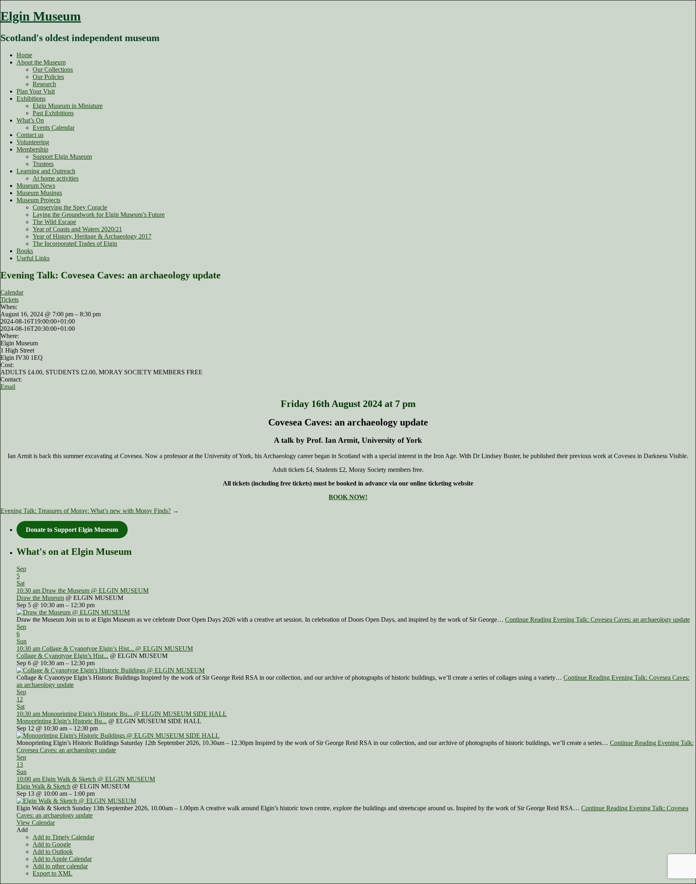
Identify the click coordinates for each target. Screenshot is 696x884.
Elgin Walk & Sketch (43, 786)
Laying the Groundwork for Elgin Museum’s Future (99, 214)
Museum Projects (38, 200)
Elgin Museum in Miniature (68, 105)
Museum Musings (39, 192)
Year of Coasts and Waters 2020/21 (77, 229)
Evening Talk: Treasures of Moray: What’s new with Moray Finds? (85, 510)
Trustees (43, 163)
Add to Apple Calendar (62, 858)
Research (44, 84)
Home (24, 55)
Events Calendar (54, 127)
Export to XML (52, 873)
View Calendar (36, 822)
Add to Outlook (53, 851)
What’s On (30, 120)
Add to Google (52, 844)
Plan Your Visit (36, 91)
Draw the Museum (40, 597)
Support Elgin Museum (62, 156)
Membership (32, 149)
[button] (22, 829)
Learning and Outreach (46, 171)
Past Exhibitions (53, 113)
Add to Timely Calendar (63, 837)
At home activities (56, 178)
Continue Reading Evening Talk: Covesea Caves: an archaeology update (597, 619)
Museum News (36, 185)
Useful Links (33, 258)
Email (7, 386)
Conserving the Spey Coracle (70, 207)
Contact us (30, 134)
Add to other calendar (60, 866)
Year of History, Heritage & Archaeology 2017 (92, 236)
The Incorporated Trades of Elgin (75, 243)
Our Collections (53, 69)
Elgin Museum (40, 16)
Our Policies (48, 76)
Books (25, 250)
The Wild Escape (54, 221)
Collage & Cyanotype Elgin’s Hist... (62, 655)
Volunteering (33, 142)
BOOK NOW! (348, 497)
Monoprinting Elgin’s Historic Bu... (62, 721)
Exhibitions (31, 98)
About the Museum (41, 62)
